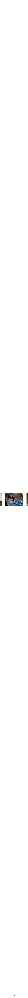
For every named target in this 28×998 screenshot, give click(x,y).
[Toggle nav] (26, 2)
